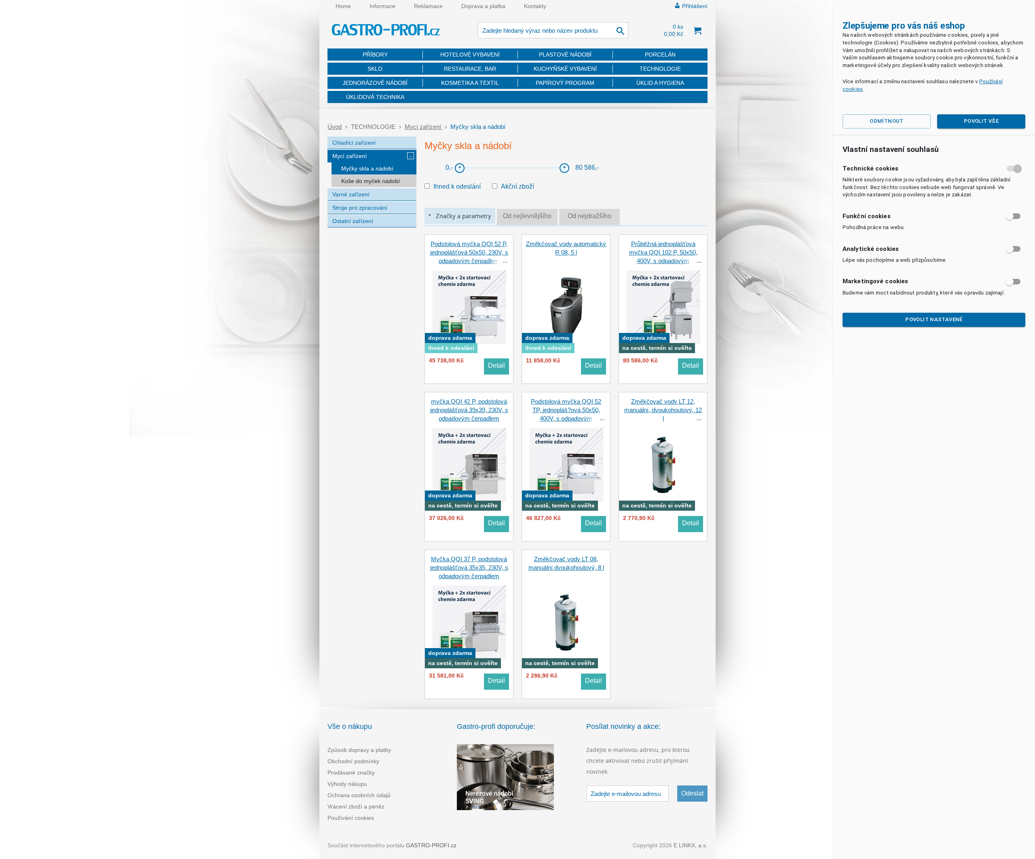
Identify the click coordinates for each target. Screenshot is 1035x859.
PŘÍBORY (375, 54)
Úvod (334, 126)
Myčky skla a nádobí (367, 168)
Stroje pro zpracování (359, 207)
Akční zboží (517, 186)
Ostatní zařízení (352, 221)
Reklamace (428, 6)
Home (343, 6)
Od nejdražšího (589, 216)
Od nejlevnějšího (527, 216)
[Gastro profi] (386, 30)
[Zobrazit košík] (697, 30)
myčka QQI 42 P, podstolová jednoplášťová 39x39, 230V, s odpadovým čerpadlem (469, 410)
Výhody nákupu (347, 784)
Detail (496, 365)
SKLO (375, 68)
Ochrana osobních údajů (359, 795)
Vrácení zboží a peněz (355, 806)
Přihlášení (695, 6)
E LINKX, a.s (690, 845)
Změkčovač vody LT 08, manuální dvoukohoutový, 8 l (566, 563)
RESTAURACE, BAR (470, 68)
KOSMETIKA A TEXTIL (470, 83)
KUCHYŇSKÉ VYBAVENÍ (565, 68)
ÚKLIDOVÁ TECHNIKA (375, 97)
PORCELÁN (660, 54)
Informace (382, 6)
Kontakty (535, 6)
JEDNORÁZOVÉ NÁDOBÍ (375, 83)
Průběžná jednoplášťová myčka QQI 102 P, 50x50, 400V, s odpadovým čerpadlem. (663, 256)
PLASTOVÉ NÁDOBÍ (565, 54)
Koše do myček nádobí (370, 181)
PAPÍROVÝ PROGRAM (565, 83)
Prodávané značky (351, 772)
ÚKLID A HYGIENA (660, 83)
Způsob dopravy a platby (359, 750)
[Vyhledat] (620, 30)
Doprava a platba (483, 6)
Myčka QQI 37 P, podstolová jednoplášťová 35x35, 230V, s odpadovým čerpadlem (469, 567)
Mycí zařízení (424, 126)
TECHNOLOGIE (660, 68)
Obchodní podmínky (353, 761)
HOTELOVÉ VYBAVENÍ (470, 54)
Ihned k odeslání (457, 186)
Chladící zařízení (354, 142)
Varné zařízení (351, 194)
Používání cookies (350, 818)
